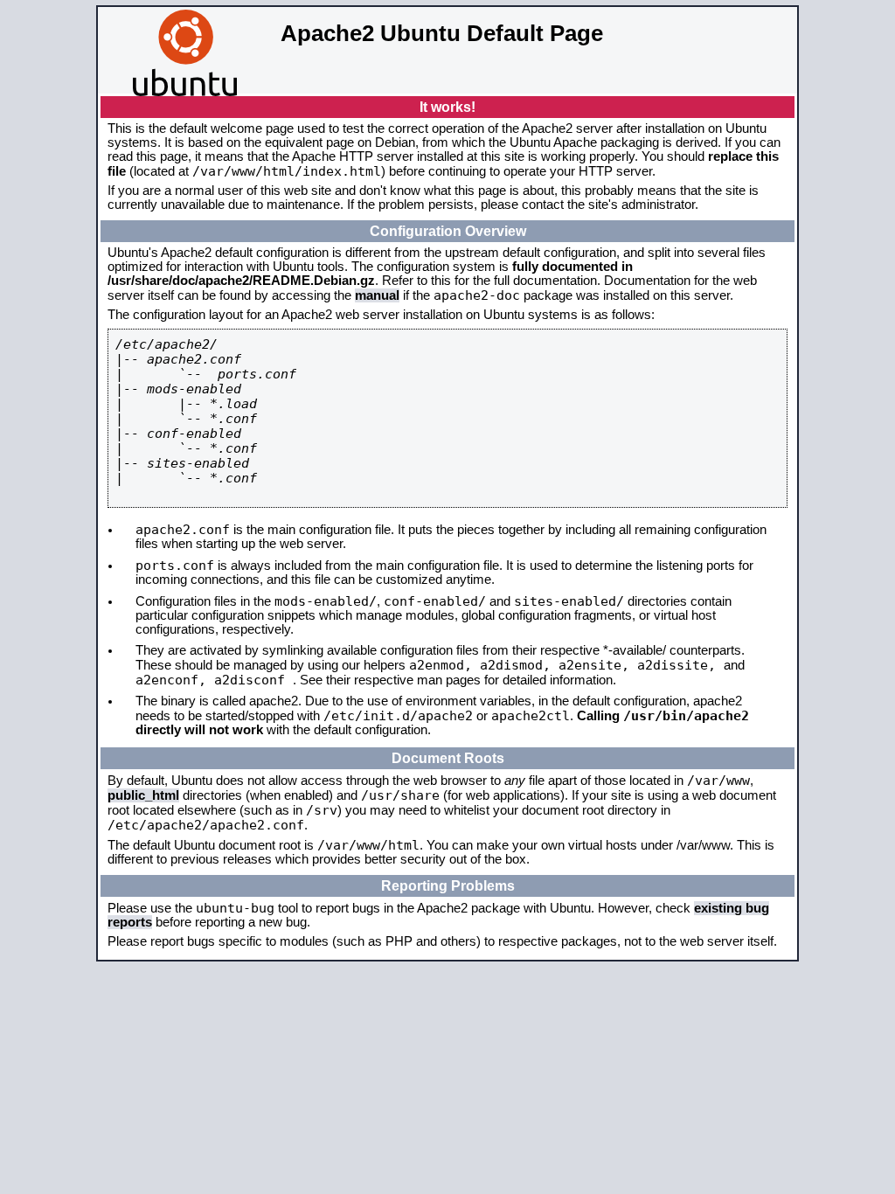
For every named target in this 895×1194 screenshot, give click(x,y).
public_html (143, 795)
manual (377, 295)
